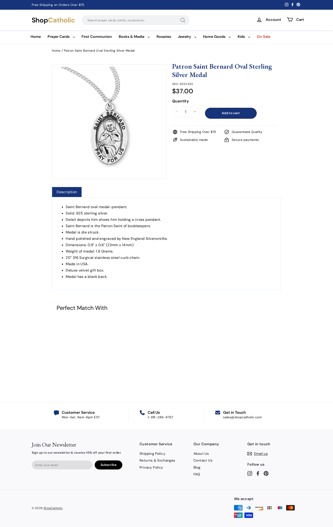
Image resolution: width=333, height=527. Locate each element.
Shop (53, 20)
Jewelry (184, 36)
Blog (196, 467)
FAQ (196, 474)
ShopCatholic (53, 508)
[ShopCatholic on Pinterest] (266, 473)
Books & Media (131, 36)
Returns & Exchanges (157, 460)
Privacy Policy (151, 467)
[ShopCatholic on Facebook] (258, 473)
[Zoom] (109, 70)
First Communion (97, 36)
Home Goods (214, 36)
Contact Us (202, 460)
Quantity (180, 101)
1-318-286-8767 (160, 417)
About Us (201, 453)
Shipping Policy (152, 453)
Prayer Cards (59, 36)
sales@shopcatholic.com (242, 417)
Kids (241, 36)
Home (36, 36)
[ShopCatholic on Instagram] (249, 473)
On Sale (263, 36)
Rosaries (164, 36)
